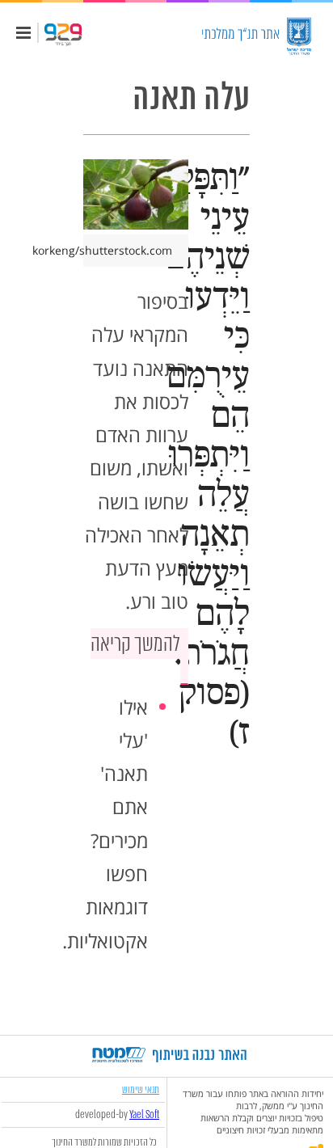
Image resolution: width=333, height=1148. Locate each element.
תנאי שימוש (140, 1089)
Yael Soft (144, 1114)
